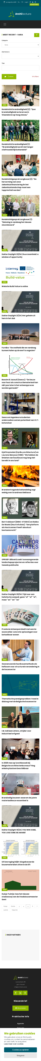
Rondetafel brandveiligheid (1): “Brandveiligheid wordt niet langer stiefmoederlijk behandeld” (17, 147)
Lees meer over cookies (13, 1044)
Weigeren (20, 1056)
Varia (4, 105)
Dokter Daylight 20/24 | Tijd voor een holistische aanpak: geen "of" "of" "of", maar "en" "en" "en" (19, 597)
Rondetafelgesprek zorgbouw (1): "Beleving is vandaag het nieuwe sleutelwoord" (17, 222)
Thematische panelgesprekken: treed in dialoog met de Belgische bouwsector (20, 700)
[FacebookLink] (31, 2)
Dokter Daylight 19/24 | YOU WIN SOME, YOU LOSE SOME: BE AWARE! (19, 831)
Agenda (20, 1023)
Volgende (15, 910)
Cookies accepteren (20, 1050)
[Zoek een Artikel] (36, 35)
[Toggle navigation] (5, 24)
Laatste (5, 910)
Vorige (5, 906)
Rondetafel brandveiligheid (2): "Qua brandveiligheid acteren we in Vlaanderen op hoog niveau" (19, 112)
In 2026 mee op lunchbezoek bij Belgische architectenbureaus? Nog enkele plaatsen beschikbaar (18, 766)
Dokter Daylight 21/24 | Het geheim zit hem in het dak (18, 317)
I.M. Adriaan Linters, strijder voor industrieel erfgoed (16, 732)
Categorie (5, 40)
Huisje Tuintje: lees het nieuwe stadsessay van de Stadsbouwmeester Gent (20, 897)
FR (22, 2)
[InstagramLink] (36, 2)
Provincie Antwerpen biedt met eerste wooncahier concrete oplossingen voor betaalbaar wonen (19, 632)
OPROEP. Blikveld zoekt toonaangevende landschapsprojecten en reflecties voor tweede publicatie (20, 562)
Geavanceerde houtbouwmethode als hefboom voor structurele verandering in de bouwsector (20, 667)
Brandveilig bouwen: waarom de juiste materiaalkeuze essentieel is (19, 799)
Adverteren (34, 4)
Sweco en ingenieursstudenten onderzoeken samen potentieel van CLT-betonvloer (20, 420)
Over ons (20, 1028)
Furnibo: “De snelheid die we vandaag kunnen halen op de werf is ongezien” (19, 349)
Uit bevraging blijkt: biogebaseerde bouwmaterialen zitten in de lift (18, 863)
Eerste (13, 906)
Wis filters (35, 76)
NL (19, 2)
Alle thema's (5, 52)
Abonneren (21, 1008)
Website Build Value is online (15, 286)
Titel (3, 63)
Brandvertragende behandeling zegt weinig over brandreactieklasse (19, 491)
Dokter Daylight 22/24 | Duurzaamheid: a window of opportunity (20, 255)
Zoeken (10, 76)
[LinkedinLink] (33, 2)
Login (26, 2)
